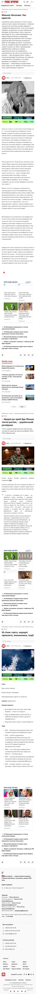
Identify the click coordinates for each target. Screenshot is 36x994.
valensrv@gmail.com (7, 901)
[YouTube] (29, 974)
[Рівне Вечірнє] (14, 2)
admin (7, 77)
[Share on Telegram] (22, 991)
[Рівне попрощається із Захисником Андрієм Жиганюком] (30, 367)
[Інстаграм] (31, 974)
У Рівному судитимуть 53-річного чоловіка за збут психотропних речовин (12, 376)
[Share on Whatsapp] (18, 991)
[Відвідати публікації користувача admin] (3, 78)
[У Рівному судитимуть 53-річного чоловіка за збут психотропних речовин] (30, 376)
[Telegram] (33, 974)
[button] (3, 2)
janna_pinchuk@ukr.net (8, 908)
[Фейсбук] (24, 974)
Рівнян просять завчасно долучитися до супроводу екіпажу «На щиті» (12, 387)
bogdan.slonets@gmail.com (9, 904)
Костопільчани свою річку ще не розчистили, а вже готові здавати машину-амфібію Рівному (12, 397)
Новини (5, 629)
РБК (10, 480)
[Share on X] (14, 991)
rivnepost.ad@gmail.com (21, 910)
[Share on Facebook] (10, 991)
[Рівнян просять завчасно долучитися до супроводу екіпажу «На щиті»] (30, 387)
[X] (26, 974)
